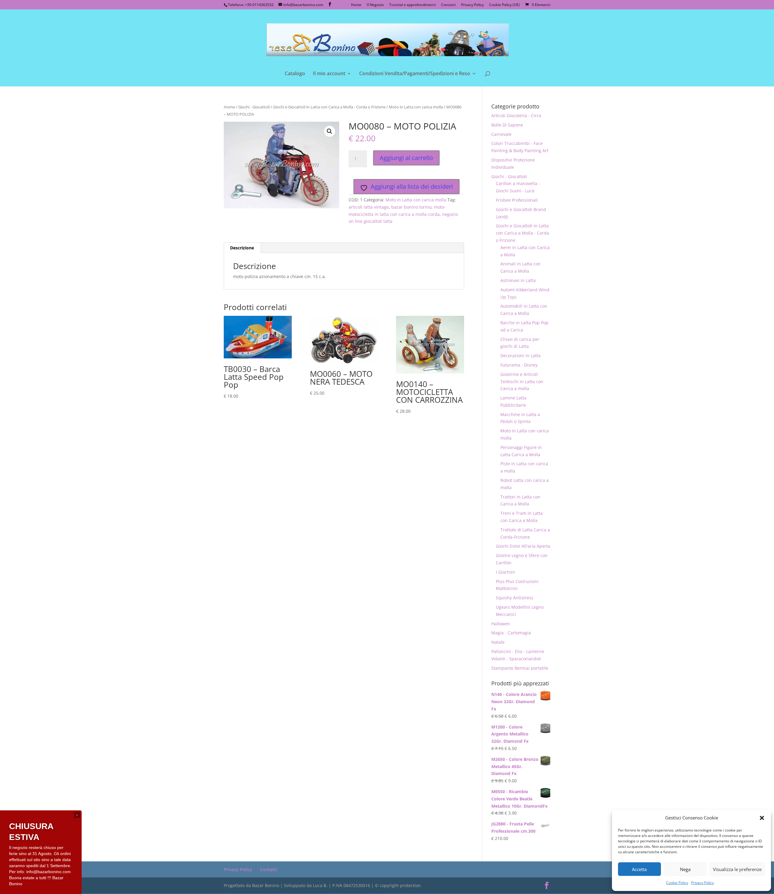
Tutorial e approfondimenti (412, 5)
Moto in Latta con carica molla (416, 107)
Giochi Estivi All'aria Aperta (523, 546)
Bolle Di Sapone (507, 125)
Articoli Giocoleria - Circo (516, 115)
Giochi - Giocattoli (254, 107)
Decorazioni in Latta (520, 355)
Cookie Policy (677, 882)
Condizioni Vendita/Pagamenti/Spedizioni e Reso (414, 74)
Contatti (448, 5)
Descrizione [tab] (242, 248)
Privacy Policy (702, 882)
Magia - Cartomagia (511, 633)
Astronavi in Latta (518, 280)
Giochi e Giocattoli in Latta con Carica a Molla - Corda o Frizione (329, 107)
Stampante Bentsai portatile (519, 668)
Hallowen (500, 623)
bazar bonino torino (411, 207)
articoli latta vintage (369, 207)
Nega (685, 869)
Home (356, 5)
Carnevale (501, 134)
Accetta (639, 869)
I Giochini (505, 572)
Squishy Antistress (514, 598)
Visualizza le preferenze (737, 869)
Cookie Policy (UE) (504, 5)
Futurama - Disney (519, 365)
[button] (762, 818)
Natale (498, 642)
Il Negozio (375, 5)
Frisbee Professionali (517, 200)
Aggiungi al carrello (406, 158)
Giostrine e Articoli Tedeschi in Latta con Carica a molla (521, 381)
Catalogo (295, 74)
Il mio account (329, 74)
